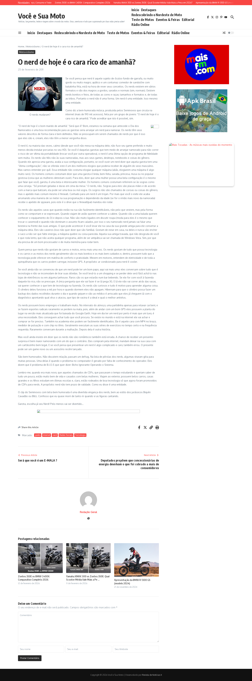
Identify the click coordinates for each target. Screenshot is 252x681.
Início (135, 10)
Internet (46, 435)
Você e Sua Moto (41, 15)
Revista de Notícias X (152, 675)
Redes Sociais (66, 435)
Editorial (188, 19)
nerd (55, 435)
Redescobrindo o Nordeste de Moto (156, 15)
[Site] (88, 518)
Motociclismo (33, 46)
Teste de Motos (142, 19)
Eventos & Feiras (168, 19)
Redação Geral (88, 512)
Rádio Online (140, 24)
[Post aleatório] (224, 32)
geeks (37, 435)
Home (21, 46)
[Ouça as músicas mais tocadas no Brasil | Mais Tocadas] (201, 164)
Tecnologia (80, 435)
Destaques (148, 10)
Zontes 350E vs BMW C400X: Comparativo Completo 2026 (34, 578)
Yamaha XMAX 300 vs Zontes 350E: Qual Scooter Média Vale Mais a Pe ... (87, 578)
